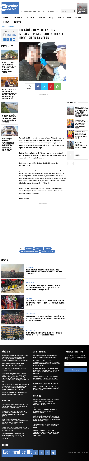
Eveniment (11, 26)
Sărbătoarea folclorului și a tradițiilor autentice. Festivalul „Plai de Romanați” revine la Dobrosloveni (45, 410)
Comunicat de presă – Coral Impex (81, 11)
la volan (29, 248)
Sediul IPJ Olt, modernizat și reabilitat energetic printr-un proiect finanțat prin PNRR (44, 334)
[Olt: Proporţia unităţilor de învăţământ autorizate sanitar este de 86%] (70, 145)
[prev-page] (68, 163)
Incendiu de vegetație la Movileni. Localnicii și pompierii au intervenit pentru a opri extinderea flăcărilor (44, 272)
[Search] (74, 11)
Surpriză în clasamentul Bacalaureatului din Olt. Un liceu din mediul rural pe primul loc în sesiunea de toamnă (15, 421)
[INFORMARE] (70, 155)
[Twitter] (11, 39)
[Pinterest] (51, 86)
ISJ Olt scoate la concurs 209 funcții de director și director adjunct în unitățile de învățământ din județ (14, 436)
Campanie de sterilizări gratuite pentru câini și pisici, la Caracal (45, 356)
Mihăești (38, 248)
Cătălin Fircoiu (11, 35)
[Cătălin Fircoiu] (4, 35)
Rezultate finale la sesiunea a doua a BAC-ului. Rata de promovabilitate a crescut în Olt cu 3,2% (15, 406)
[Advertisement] (42, 115)
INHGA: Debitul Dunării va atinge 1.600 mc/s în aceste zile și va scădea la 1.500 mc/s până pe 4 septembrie (9, 118)
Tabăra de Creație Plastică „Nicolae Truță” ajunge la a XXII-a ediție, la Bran (46, 425)
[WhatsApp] (57, 86)
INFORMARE (77, 155)
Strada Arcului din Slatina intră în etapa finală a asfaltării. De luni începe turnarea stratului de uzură (46, 378)
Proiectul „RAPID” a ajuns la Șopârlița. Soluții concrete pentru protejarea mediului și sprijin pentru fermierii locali (46, 363)
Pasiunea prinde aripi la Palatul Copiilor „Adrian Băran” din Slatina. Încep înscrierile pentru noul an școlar (15, 413)
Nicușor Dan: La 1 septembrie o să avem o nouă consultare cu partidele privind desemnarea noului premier (81, 124)
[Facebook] (4, 39)
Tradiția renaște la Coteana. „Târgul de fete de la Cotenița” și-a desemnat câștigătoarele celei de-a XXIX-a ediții (46, 433)
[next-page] (72, 163)
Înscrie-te (75, 370)
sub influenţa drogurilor (29, 251)
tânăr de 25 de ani (47, 251)
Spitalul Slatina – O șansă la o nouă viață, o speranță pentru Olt (15, 393)
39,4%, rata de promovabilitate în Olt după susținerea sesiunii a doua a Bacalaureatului (15, 429)
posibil (47, 248)
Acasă (4, 26)
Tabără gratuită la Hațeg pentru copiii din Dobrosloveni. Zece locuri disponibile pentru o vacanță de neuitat (46, 371)
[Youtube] (14, 39)
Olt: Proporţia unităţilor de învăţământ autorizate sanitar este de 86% (81, 145)
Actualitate (30, 314)
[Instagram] (8, 39)
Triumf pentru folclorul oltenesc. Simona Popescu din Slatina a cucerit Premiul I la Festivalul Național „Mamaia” (45, 303)
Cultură (29, 298)
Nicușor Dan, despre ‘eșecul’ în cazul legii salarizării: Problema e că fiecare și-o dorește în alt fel (81, 135)
